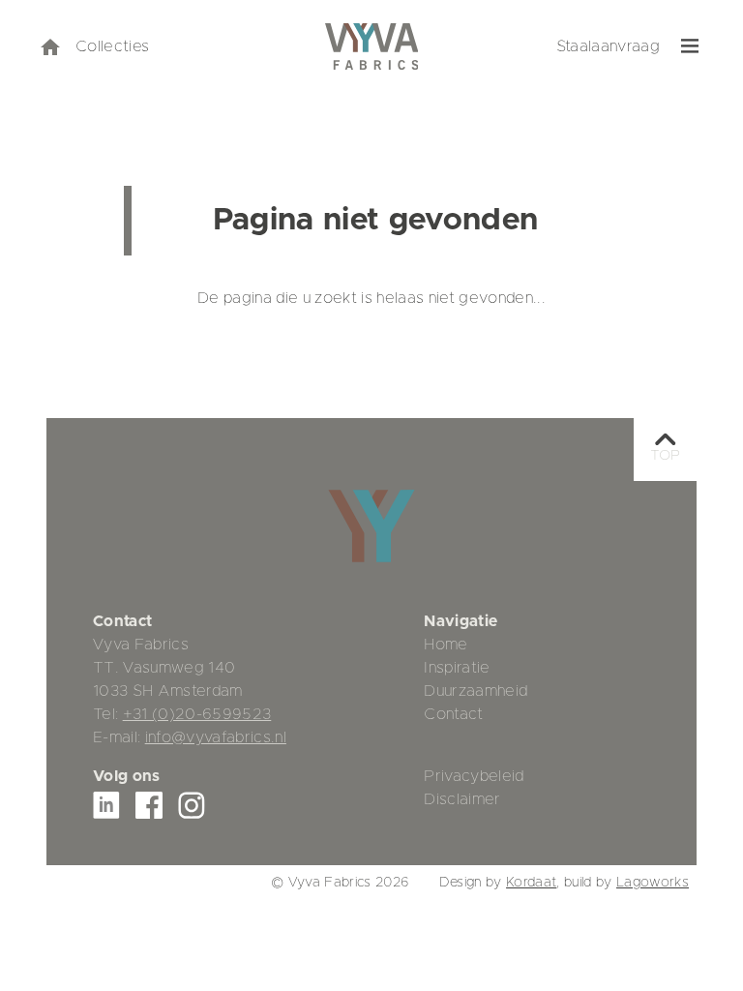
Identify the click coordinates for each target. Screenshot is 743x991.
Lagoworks (652, 882)
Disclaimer (462, 799)
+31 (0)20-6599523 (197, 714)
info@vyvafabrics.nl (215, 737)
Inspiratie (457, 668)
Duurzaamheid (475, 691)
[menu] (690, 46)
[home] (49, 46)
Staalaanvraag (608, 46)
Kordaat (531, 882)
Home (445, 644)
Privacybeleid (473, 776)
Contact (453, 714)
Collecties (112, 46)
